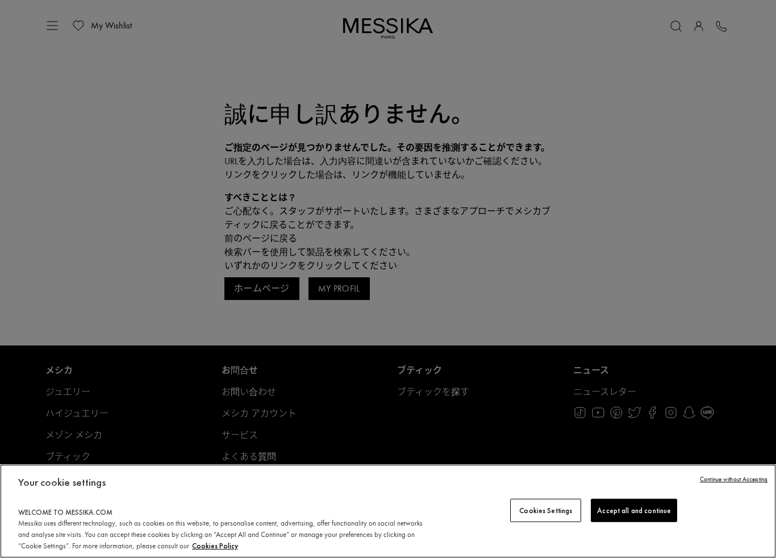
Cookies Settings (545, 510)
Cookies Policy (215, 546)
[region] (388, 511)
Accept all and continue (634, 510)
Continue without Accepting (733, 479)
